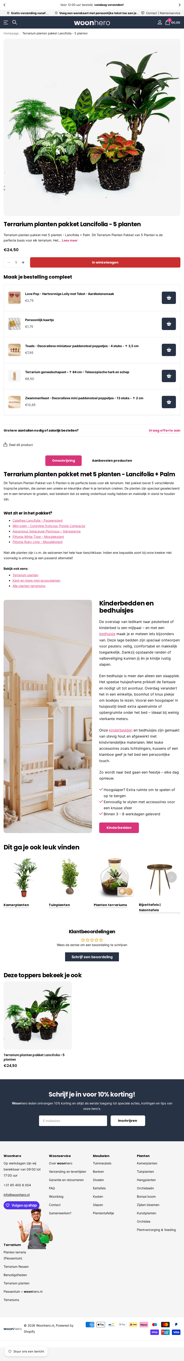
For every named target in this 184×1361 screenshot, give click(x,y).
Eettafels (99, 1188)
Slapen (98, 1205)
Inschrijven (128, 1120)
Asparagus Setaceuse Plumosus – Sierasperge (47, 531)
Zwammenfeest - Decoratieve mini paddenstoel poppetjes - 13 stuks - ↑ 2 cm (84, 398)
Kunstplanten (146, 1213)
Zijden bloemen (148, 1205)
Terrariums (11, 1300)
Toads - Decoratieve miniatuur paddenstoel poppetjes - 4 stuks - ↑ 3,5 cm (82, 346)
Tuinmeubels (102, 1163)
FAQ (52, 1188)
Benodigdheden (15, 1275)
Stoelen (98, 1180)
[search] (14, 22)
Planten (143, 1156)
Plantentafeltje (103, 1213)
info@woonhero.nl (17, 1195)
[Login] (160, 22)
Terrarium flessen (16, 1266)
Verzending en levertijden (67, 1171)
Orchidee (143, 1221)
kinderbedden (120, 730)
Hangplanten (146, 1180)
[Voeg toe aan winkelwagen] (169, 298)
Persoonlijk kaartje (39, 320)
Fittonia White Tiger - (38, 537)
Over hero (60, 1163)
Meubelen (101, 1156)
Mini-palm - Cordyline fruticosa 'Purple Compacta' (49, 526)
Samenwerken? (60, 1213)
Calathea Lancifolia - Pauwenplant (38, 520)
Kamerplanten (147, 1163)
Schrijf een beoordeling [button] (92, 957)
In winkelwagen (105, 262)
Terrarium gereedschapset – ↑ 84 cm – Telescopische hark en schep (77, 372)
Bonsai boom (146, 1196)
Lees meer (70, 240)
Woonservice (60, 1156)
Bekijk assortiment (6, 22)
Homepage (11, 33)
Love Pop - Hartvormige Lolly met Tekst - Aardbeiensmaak (69, 294)
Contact (55, 1205)
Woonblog (56, 1196)
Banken (98, 1171)
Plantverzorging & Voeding (156, 1230)
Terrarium (12, 1245)
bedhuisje (107, 634)
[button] (5, 5)
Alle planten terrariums (29, 586)
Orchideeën (145, 1188)
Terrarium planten (25, 575)
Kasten (98, 1196)
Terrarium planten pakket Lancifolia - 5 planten (34, 1057)
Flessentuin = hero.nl (23, 1291)
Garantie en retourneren (66, 1180)
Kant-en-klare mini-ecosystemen (36, 580)
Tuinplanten (145, 1171)
